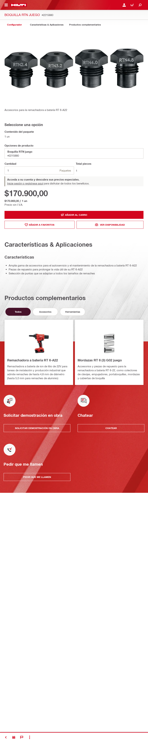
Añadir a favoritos (41, 224)
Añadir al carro (76, 214)
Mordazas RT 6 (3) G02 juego (100, 360)
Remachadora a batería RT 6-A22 (32, 360)
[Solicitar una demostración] (14, 737)
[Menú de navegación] (6, 5)
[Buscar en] (140, 5)
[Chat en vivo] (22, 737)
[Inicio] (18, 5)
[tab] (14, 25)
